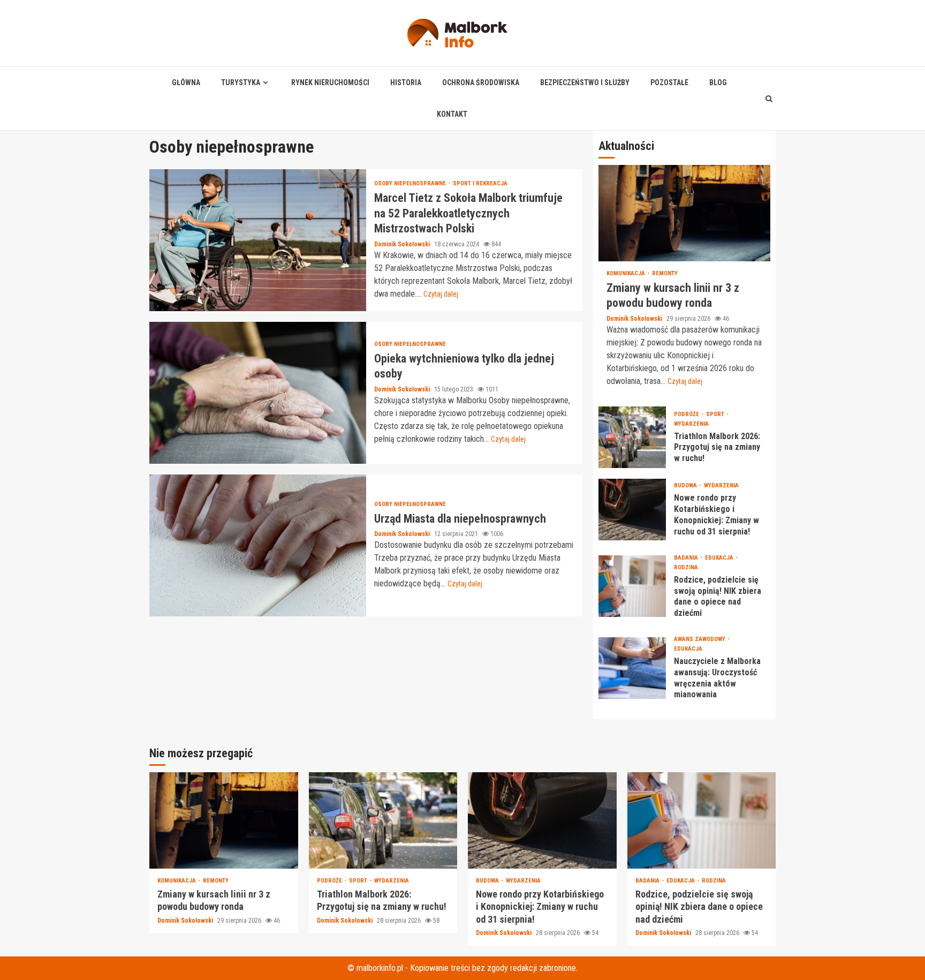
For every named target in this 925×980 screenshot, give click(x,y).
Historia (405, 82)
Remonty (665, 273)
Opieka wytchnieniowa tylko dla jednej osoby (257, 393)
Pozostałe (669, 82)
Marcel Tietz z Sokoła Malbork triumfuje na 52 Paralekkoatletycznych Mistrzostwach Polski (257, 240)
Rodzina (686, 567)
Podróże (687, 414)
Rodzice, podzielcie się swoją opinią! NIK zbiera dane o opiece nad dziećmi (632, 586)
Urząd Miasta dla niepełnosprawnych (257, 545)
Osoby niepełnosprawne (411, 183)
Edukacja (720, 558)
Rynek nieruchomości (330, 82)
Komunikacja (626, 273)
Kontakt (452, 114)
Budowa (686, 485)
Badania (687, 558)
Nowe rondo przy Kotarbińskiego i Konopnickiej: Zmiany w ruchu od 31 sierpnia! (632, 509)
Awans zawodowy (700, 639)
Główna (186, 82)
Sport (716, 414)
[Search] (769, 98)
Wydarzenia (691, 424)
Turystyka (240, 82)
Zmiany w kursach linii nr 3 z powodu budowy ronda (684, 213)
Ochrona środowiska (480, 82)
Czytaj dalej (440, 294)
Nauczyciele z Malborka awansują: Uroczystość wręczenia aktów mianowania (632, 668)
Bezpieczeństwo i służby (585, 82)
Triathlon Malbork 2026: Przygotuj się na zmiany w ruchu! (632, 437)
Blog (718, 82)
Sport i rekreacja (480, 183)
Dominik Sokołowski (402, 244)
